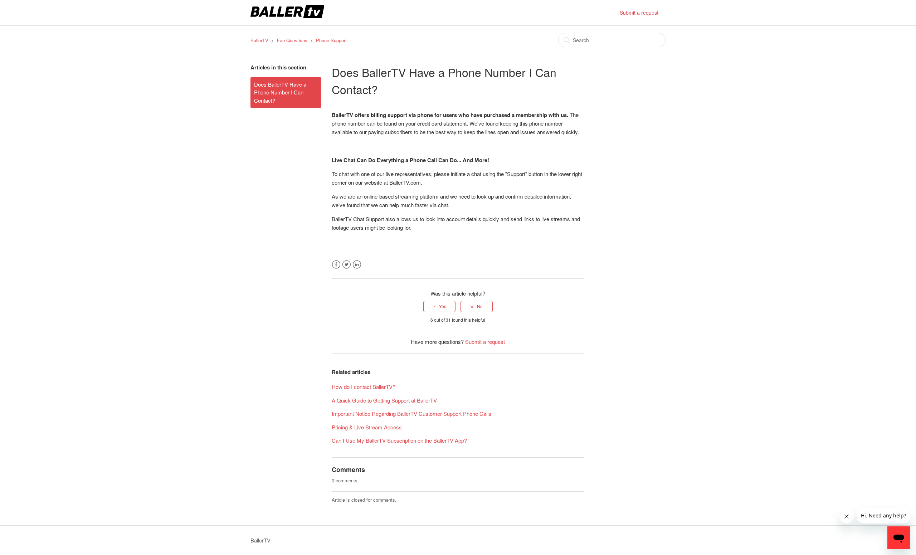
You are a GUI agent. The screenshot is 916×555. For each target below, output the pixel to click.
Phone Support (331, 40)
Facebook (336, 264)
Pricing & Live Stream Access (367, 427)
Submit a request (639, 12)
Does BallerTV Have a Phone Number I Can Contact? (280, 92)
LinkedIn (356, 264)
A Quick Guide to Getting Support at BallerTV (384, 400)
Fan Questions (292, 40)
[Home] (287, 16)
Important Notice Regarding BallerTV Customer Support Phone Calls (411, 413)
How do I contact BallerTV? (363, 386)
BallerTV (259, 40)
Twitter (346, 264)
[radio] (439, 306)
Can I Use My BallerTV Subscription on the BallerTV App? (399, 440)
